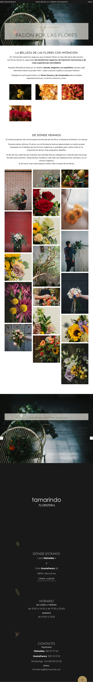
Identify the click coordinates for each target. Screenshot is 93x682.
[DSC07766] (73, 99)
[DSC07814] (46, 99)
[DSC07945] (20, 120)
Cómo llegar (46, 579)
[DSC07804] (20, 99)
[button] (1, 438)
